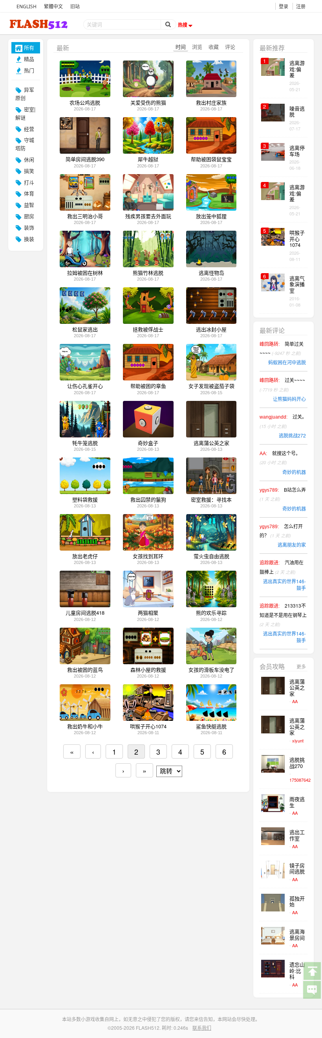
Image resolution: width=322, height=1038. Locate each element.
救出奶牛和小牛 (85, 726)
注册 (301, 6)
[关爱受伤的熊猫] (148, 95)
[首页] (39, 24)
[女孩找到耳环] (148, 548)
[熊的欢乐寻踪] (211, 605)
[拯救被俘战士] (148, 321)
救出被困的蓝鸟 (85, 669)
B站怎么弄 (283, 494)
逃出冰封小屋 (211, 329)
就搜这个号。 (280, 457)
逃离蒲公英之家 (211, 443)
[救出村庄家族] (211, 95)
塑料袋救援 (85, 499)
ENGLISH (26, 6)
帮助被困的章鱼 (148, 386)
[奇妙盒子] (148, 435)
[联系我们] (311, 989)
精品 (28, 58)
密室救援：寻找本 (211, 499)
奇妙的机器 (294, 471)
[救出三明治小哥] (85, 208)
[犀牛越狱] (148, 151)
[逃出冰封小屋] (211, 321)
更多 (301, 666)
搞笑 (28, 171)
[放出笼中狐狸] (211, 208)
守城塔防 (24, 144)
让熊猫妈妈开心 (289, 398)
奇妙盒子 (148, 443)
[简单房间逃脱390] (85, 151)
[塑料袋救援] (85, 492)
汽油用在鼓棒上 (282, 567)
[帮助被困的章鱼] (148, 378)
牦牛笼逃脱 (85, 443)
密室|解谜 (25, 113)
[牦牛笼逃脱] (85, 435)
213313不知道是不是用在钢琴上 (283, 614)
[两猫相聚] (148, 605)
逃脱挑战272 (292, 435)
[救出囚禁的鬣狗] (148, 492)
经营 (28, 128)
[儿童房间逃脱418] (85, 605)
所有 (28, 47)
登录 (283, 6)
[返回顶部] (311, 970)
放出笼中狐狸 (211, 216)
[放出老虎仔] (85, 548)
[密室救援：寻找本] (211, 492)
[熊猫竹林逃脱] (148, 265)
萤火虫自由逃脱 (211, 556)
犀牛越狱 (148, 159)
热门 (28, 70)
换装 (28, 239)
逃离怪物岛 (211, 273)
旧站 (75, 6)
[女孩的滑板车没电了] (211, 662)
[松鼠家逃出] (85, 321)
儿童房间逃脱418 (85, 612)
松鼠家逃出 (85, 329)
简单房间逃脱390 (85, 159)
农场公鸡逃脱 (85, 102)
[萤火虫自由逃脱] (211, 548)
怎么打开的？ (281, 530)
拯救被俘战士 (148, 329)
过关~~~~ (282, 384)
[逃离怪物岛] (211, 265)
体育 (28, 193)
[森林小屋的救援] (148, 662)
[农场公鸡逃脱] (85, 95)
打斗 (28, 182)
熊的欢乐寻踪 (211, 612)
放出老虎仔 (85, 556)
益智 (28, 204)
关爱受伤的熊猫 (148, 102)
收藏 (214, 46)
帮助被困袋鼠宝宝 (211, 159)
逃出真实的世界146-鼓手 (284, 584)
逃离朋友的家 (292, 544)
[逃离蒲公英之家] (211, 435)
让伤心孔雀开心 (85, 386)
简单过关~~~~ (282, 348)
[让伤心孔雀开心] (85, 378)
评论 (230, 46)
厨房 (28, 216)
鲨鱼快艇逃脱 (211, 726)
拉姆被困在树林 (85, 273)
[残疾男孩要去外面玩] (148, 208)
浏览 (197, 46)
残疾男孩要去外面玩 (148, 216)
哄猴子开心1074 (148, 726)
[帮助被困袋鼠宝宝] (211, 151)
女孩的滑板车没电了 (211, 669)
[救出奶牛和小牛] (85, 718)
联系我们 (201, 1027)
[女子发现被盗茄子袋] (211, 378)
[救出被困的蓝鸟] (85, 662)
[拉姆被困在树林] (85, 265)
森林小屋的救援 (148, 669)
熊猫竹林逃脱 (148, 273)
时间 (181, 46)
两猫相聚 (148, 612)
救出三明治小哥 (85, 216)
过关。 (283, 421)
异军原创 (24, 93)
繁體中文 (53, 6)
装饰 (28, 227)
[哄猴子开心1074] (148, 718)
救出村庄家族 (211, 102)
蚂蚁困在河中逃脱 (287, 362)
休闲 (28, 159)
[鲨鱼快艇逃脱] (211, 718)
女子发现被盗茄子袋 (211, 386)
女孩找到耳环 (148, 556)
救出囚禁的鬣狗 (148, 499)
